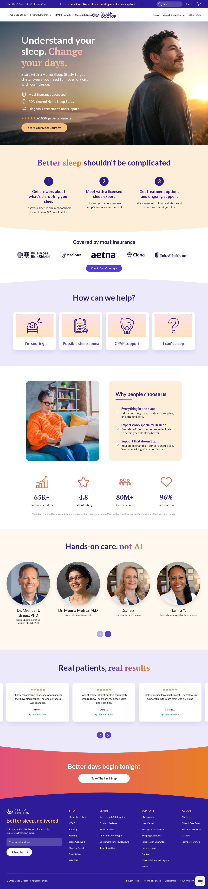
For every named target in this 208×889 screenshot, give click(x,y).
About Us (187, 817)
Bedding (73, 829)
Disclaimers (170, 880)
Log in (189, 4)
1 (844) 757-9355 (37, 4)
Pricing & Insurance (40, 14)
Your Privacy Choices (191, 880)
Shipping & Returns (152, 835)
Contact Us (148, 854)
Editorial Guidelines (192, 829)
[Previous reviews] (100, 735)
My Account (148, 817)
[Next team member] (108, 634)
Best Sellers (75, 854)
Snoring (73, 835)
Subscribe (17, 852)
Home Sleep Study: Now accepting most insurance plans (101, 4)
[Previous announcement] (60, 4)
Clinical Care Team (191, 823)
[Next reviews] (108, 735)
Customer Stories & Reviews (114, 841)
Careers (186, 835)
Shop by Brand (76, 848)
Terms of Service (152, 880)
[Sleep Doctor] (104, 15)
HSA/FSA (73, 860)
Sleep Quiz (195, 14)
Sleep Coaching (77, 841)
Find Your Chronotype (111, 835)
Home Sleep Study (16, 14)
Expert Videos (107, 829)
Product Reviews (108, 823)
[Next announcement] (142, 4)
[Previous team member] (100, 634)
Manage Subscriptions (153, 829)
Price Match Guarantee (154, 841)
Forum (145, 866)
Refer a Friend (149, 848)
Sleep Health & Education (112, 817)
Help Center (148, 823)
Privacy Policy (133, 880)
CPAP (72, 823)
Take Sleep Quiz (108, 848)
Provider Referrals (191, 841)
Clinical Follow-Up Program (155, 860)
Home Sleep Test (78, 817)
